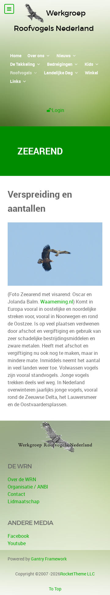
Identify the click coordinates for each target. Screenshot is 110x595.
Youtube (17, 543)
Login (58, 110)
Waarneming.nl (56, 301)
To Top (55, 589)
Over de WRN (22, 479)
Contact (16, 494)
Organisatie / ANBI (28, 486)
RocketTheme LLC (77, 574)
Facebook (18, 536)
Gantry (49, 559)
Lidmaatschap (23, 501)
